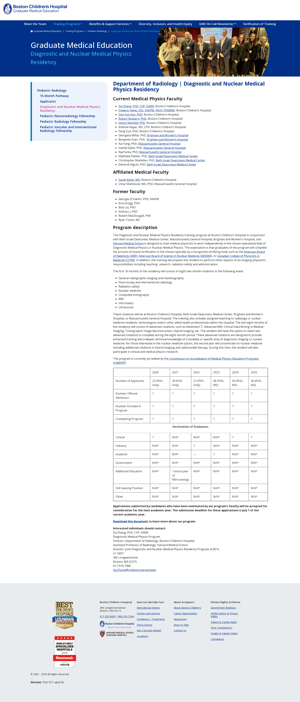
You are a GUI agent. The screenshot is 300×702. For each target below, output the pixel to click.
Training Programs (66, 24)
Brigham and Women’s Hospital (167, 135)
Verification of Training (259, 24)
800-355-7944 (126, 616)
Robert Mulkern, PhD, (133, 119)
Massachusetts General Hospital (159, 144)
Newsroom (180, 619)
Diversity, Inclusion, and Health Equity (165, 24)
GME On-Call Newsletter (216, 24)
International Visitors (148, 607)
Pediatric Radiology (97, 31)
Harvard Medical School (128, 243)
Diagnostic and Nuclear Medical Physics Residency (70, 109)
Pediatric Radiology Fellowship (63, 122)
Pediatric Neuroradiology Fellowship (67, 116)
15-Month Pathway (54, 96)
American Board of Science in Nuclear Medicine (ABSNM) (175, 256)
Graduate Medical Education (47, 31)
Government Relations (223, 607)
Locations (142, 636)
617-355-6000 (107, 616)
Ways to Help (181, 625)
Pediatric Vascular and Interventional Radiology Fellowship (68, 129)
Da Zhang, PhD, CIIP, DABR (136, 106)
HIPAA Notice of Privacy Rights (224, 615)
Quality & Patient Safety (224, 633)
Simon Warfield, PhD (132, 123)
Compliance (217, 639)
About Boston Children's (187, 607)
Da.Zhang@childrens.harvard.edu (134, 570)
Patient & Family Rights (224, 622)
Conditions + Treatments (151, 619)
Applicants (48, 101)
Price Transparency (221, 627)
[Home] (35, 8)
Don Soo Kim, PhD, (131, 114)
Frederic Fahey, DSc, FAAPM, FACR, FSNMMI (147, 110)
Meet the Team (35, 24)
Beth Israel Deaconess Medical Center (173, 156)
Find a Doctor (144, 625)
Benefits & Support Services (109, 24)
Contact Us (180, 630)
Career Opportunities (185, 613)
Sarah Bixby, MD (129, 180)
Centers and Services (148, 613)
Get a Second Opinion (149, 630)
